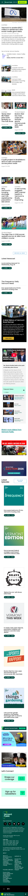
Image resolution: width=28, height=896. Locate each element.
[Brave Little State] (14, 577)
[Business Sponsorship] (14, 728)
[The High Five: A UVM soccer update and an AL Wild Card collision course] (14, 222)
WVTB (13, 843)
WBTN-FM (15, 845)
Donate (23, 2)
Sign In (15, 2)
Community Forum (8, 860)
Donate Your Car (19, 867)
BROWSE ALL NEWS (20, 253)
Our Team (5, 858)
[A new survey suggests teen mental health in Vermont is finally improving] (20, 180)
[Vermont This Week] (14, 613)
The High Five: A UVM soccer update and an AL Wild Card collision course (13, 236)
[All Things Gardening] (14, 698)
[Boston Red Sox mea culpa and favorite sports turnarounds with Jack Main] (20, 105)
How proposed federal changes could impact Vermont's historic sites (19, 93)
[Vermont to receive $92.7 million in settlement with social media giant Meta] (14, 14)
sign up (22, 792)
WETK (10, 843)
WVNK (14, 841)
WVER (17, 843)
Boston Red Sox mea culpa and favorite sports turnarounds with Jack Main (20, 120)
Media (13, 90)
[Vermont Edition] (14, 536)
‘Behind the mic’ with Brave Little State (13, 593)
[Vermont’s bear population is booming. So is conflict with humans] (6, 79)
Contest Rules (6, 882)
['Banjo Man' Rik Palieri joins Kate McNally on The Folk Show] (7, 105)
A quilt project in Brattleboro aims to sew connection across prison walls (13, 162)
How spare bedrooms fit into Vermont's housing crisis (11, 288)
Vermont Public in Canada (7, 865)
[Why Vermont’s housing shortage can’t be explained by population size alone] (7, 180)
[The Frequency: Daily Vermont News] (14, 496)
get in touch (21, 778)
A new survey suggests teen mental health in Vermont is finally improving (20, 194)
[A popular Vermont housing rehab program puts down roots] (6, 68)
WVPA (17, 842)
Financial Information (6, 880)
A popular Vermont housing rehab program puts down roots (19, 69)
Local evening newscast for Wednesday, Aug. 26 (10, 264)
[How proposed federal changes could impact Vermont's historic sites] (6, 92)
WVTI (4, 841)
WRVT (7, 842)
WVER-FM (5, 845)
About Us (5, 855)
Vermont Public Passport (19, 869)
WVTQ (17, 841)
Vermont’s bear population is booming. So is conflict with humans (18, 81)
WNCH (14, 842)
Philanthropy (18, 862)
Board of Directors (7, 859)
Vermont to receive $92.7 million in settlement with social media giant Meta (12, 30)
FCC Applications (7, 878)
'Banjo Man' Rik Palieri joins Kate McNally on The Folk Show (7, 118)
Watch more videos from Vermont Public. (11, 431)
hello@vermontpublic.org (16, 849)
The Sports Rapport (20, 112)
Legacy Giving (18, 863)
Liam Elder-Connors (6, 33)
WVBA (10, 841)
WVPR (4, 842)
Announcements (7, 857)
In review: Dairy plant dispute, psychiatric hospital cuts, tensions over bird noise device (13, 630)
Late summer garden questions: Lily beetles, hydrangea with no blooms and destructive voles (13, 715)
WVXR (7, 843)
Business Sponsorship (18, 865)
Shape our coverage (9, 778)
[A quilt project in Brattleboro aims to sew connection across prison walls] (14, 148)
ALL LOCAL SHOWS (20, 480)
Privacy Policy (6, 872)
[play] (2, 894)
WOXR (10, 842)
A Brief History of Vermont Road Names (13, 321)
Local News (4, 25)
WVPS (4, 843)
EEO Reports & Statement (6, 876)
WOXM (7, 841)
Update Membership (18, 861)
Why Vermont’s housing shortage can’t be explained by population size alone (6, 195)
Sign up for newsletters (10, 792)
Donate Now (18, 859)
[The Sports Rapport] (14, 656)
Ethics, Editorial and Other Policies (8, 874)
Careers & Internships (6, 862)
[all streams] (26, 894)
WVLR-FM (10, 845)
